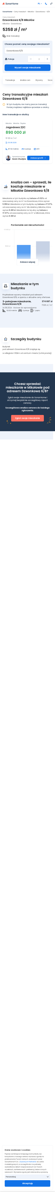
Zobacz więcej (27, 262)
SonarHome (7, 12)
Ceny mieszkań (20, 12)
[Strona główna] (10, 4)
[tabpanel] (27, 141)
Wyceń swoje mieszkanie (27, 67)
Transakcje (10, 80)
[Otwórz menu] (51, 3)
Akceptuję (27, 1183)
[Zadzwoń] (46, 4)
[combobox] (27, 51)
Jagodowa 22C (16, 127)
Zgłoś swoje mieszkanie (27, 418)
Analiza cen (25, 80)
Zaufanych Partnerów (28, 1162)
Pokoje (11, 59)
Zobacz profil (36, 158)
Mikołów (31, 12)
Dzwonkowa (40, 12)
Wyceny (39, 80)
